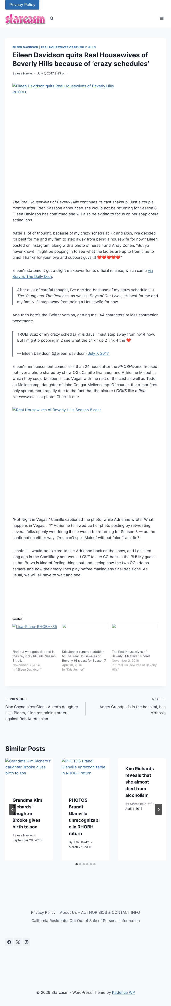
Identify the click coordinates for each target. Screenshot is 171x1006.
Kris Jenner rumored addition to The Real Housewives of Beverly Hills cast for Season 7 (84, 656)
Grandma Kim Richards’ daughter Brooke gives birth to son (27, 814)
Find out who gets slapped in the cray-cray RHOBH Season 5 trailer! (34, 656)
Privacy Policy (22, 4)
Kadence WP (123, 992)
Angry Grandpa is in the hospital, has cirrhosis (133, 706)
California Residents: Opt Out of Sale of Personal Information (85, 920)
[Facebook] (9, 942)
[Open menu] (161, 18)
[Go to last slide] (12, 809)
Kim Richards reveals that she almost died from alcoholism (139, 782)
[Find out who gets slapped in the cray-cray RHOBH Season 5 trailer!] (35, 636)
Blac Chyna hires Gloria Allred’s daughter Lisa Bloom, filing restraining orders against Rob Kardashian (41, 709)
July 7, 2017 (98, 353)
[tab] (76, 864)
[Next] (158, 809)
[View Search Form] (52, 18)
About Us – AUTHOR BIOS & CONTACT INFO (100, 912)
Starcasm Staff (141, 804)
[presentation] (29, 774)
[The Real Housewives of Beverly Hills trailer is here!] (134, 636)
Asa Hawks (25, 73)
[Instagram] (26, 942)
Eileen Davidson (25, 47)
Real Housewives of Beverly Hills (68, 47)
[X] (18, 942)
